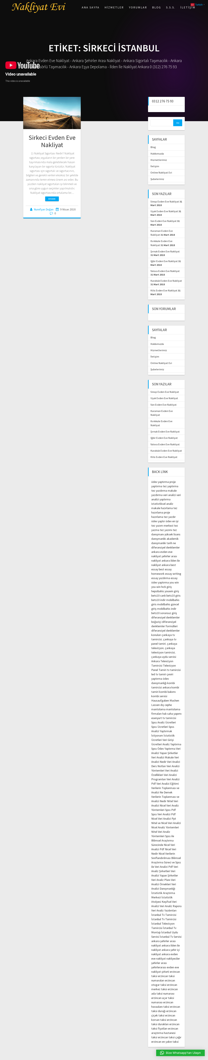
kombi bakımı (167, 692)
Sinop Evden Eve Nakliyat (164, 201)
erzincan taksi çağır (169, 1037)
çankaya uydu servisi (163, 657)
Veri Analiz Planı (160, 880)
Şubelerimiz (157, 179)
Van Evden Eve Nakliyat (163, 221)
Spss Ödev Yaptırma (163, 748)
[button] (180, 1053)
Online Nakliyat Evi (161, 172)
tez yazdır (170, 517)
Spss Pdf (170, 810)
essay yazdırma (160, 578)
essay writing (173, 574)
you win (174, 582)
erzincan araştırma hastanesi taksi (164, 1033)
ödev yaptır (158, 521)
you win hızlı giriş (161, 587)
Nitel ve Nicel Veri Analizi (166, 823)
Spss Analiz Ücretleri (163, 722)
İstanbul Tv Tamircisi (163, 915)
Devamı (52, 199)
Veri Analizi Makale (162, 757)
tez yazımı (166, 530)
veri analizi (169, 495)
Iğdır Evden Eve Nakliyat (164, 261)
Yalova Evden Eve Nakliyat (165, 271)
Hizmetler (114, 7)
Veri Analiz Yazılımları (163, 910)
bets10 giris (173, 595)
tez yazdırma (159, 490)
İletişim (187, 7)
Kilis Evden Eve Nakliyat (163, 290)
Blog (156, 7)
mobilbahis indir (166, 609)
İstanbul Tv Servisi (171, 937)
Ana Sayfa (90, 7)
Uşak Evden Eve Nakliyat (164, 211)
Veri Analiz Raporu (171, 906)
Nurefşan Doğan (43, 209)
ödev (169, 521)
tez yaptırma (170, 486)
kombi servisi (159, 696)
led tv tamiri (158, 674)
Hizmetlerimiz (158, 159)
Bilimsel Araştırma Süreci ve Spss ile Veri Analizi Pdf (166, 862)
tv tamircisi (174, 670)
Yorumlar (138, 7)
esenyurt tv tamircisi (163, 718)
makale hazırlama (162, 508)
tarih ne (171, 543)
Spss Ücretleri (159, 727)
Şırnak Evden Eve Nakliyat (165, 251)
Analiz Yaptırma (171, 744)
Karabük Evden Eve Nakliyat (166, 280)
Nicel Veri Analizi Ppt (163, 818)
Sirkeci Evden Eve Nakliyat (52, 141)
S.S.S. (170, 7)
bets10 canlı (158, 595)
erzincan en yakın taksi (165, 1041)
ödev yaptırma (160, 482)
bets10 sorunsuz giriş (164, 613)
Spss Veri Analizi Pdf (163, 814)
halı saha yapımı (172, 713)
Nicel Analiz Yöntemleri (165, 827)
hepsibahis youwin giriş (165, 591)
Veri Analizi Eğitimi (167, 783)
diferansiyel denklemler (165, 547)
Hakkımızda (157, 153)
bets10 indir (158, 600)
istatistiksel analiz (162, 504)
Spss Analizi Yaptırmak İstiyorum (162, 731)
